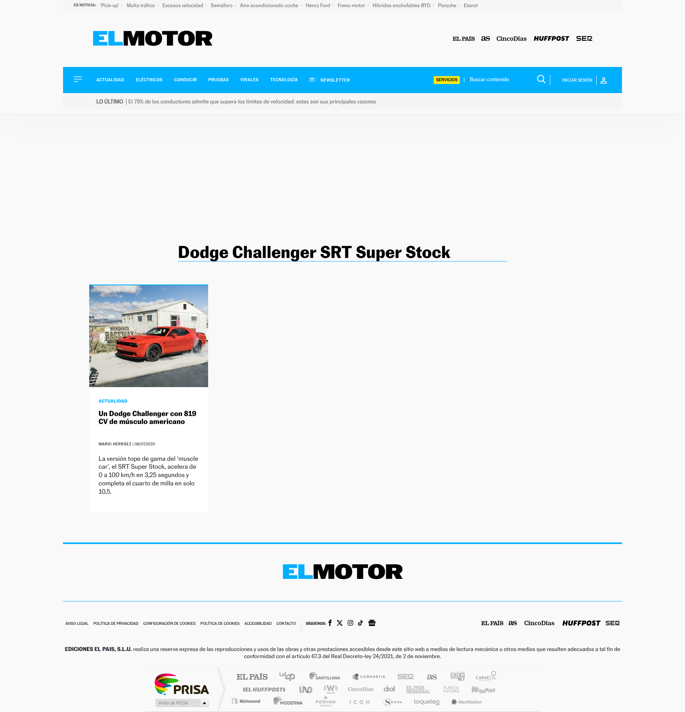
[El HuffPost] (551, 39)
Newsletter (335, 80)
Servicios (446, 79)
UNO (306, 689)
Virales (249, 80)
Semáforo (222, 5)
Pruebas (219, 80)
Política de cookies (220, 624)
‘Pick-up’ (110, 5)
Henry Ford (318, 5)
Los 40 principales (290, 677)
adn (454, 677)
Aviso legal (76, 624)
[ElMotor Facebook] (330, 624)
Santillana (327, 677)
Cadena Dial (390, 689)
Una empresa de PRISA (181, 683)
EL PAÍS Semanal (419, 689)
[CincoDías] (512, 39)
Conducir (185, 80)
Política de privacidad (115, 624)
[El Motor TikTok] (360, 623)
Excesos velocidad (184, 5)
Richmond (247, 701)
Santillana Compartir (369, 677)
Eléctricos (149, 80)
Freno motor (352, 5)
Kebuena (476, 689)
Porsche (447, 5)
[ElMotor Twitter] (340, 624)
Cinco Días (359, 689)
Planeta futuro (448, 689)
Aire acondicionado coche (270, 5)
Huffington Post (262, 689)
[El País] (464, 39)
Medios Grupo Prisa (181, 703)
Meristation (465, 701)
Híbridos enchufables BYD (402, 5)
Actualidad (110, 80)
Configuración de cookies (169, 624)
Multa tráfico (141, 5)
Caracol (483, 677)
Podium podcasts (325, 701)
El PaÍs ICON (359, 701)
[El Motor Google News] (372, 624)
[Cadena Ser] (584, 39)
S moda (392, 701)
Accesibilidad (258, 624)
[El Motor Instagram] (350, 623)
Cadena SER (403, 677)
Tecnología (284, 80)
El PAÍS (252, 677)
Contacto (286, 624)
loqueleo (427, 701)
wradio (329, 689)
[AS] (485, 39)
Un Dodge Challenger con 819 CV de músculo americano (148, 418)
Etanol (471, 5)
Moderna (286, 701)
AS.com (428, 677)
